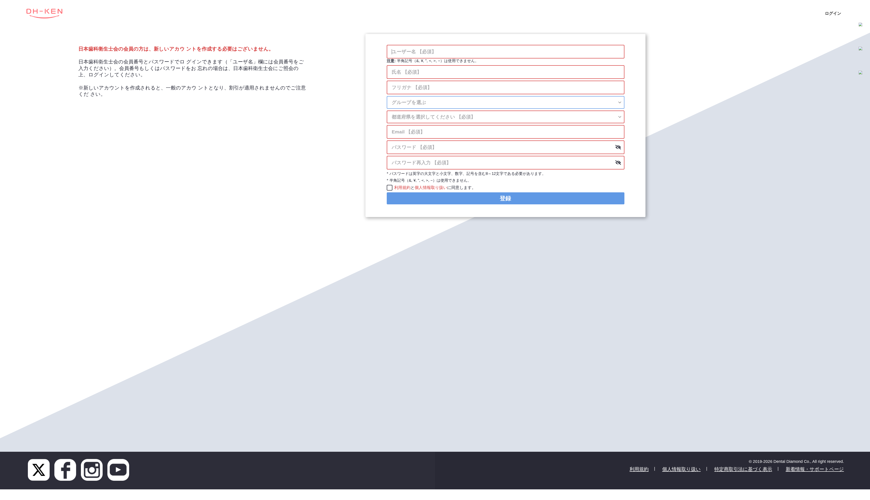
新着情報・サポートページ (815, 469)
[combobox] (505, 102)
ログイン (833, 13)
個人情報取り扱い (431, 187)
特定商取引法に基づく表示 (743, 469)
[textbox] (505, 102)
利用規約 (402, 187)
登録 (505, 198)
